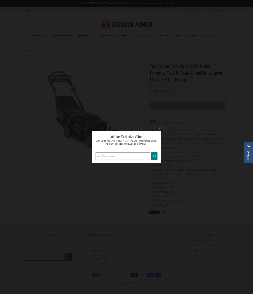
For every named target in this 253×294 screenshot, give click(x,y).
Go (154, 156)
